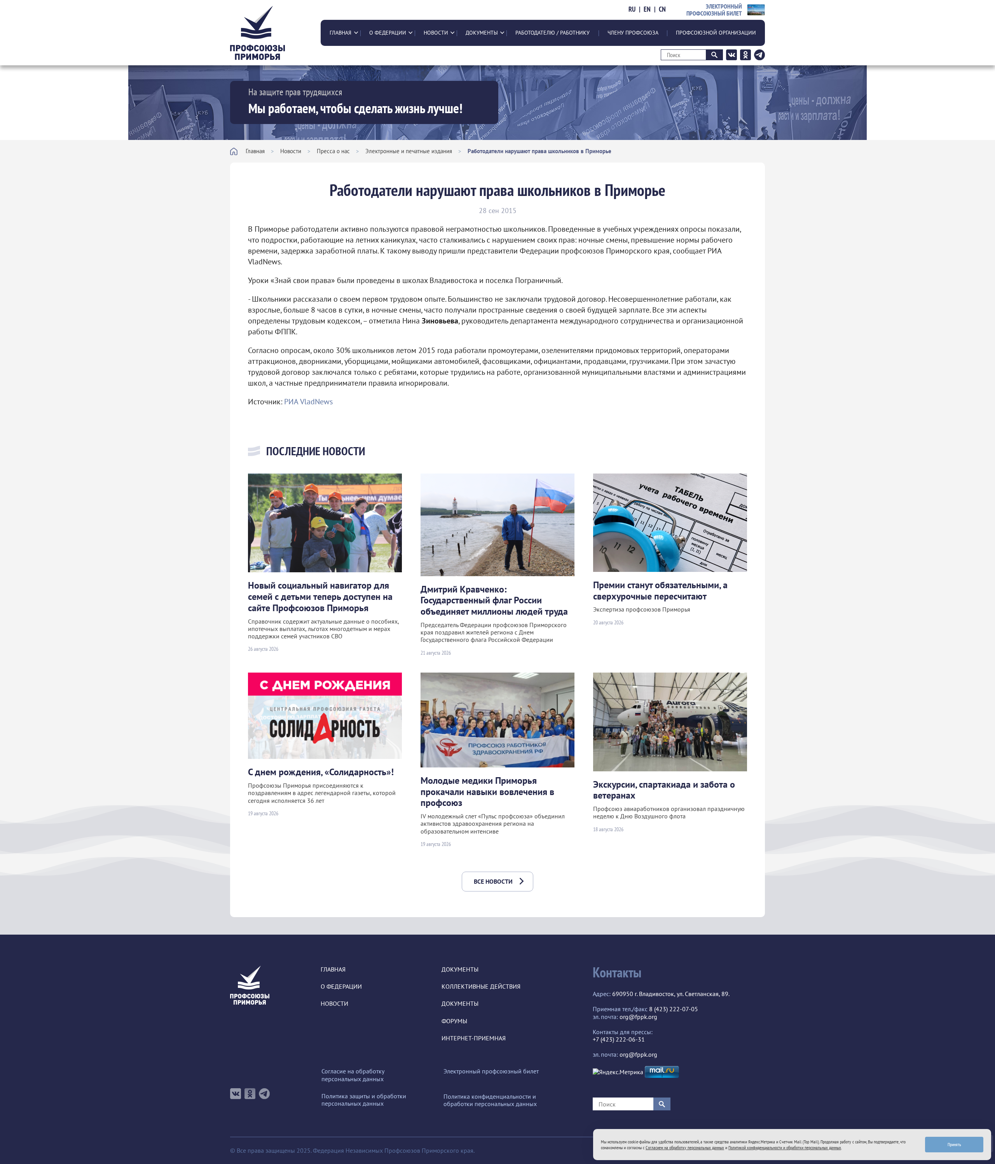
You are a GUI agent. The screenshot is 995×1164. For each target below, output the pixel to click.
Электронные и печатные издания (408, 151)
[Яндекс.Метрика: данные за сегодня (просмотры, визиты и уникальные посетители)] (618, 1072)
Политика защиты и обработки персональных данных (363, 1099)
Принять (954, 1144)
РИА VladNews (308, 402)
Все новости (493, 881)
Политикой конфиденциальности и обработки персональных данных (784, 1147)
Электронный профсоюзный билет (491, 1071)
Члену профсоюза (632, 32)
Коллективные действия (481, 986)
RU (631, 9)
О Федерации (387, 32)
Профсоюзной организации (716, 32)
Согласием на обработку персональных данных (685, 1147)
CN (662, 9)
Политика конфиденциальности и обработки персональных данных (490, 1100)
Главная (340, 32)
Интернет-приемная (474, 1038)
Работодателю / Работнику (552, 32)
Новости (436, 32)
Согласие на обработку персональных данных (352, 1075)
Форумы (454, 1021)
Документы (482, 32)
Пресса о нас (333, 151)
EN (647, 9)
